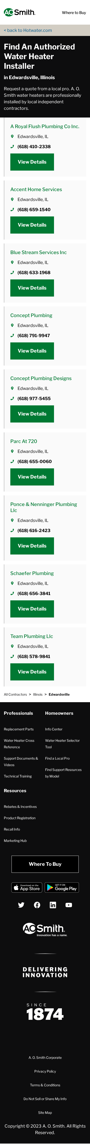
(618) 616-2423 (34, 530)
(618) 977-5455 (34, 398)
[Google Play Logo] (62, 888)
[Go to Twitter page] (21, 905)
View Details (32, 162)
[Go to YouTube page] (69, 905)
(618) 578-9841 (34, 656)
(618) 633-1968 (34, 272)
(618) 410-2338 (34, 146)
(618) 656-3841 (34, 593)
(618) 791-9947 (34, 335)
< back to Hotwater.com (28, 30)
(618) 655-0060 (35, 461)
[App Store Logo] (26, 888)
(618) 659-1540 (34, 209)
